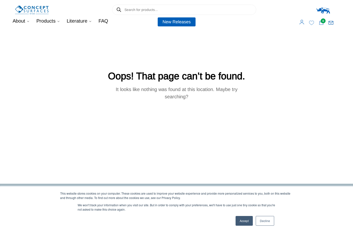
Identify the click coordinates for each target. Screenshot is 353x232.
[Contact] (330, 22)
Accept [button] (244, 221)
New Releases (177, 21)
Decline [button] (265, 221)
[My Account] (301, 22)
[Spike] (323, 9)
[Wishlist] (311, 22)
